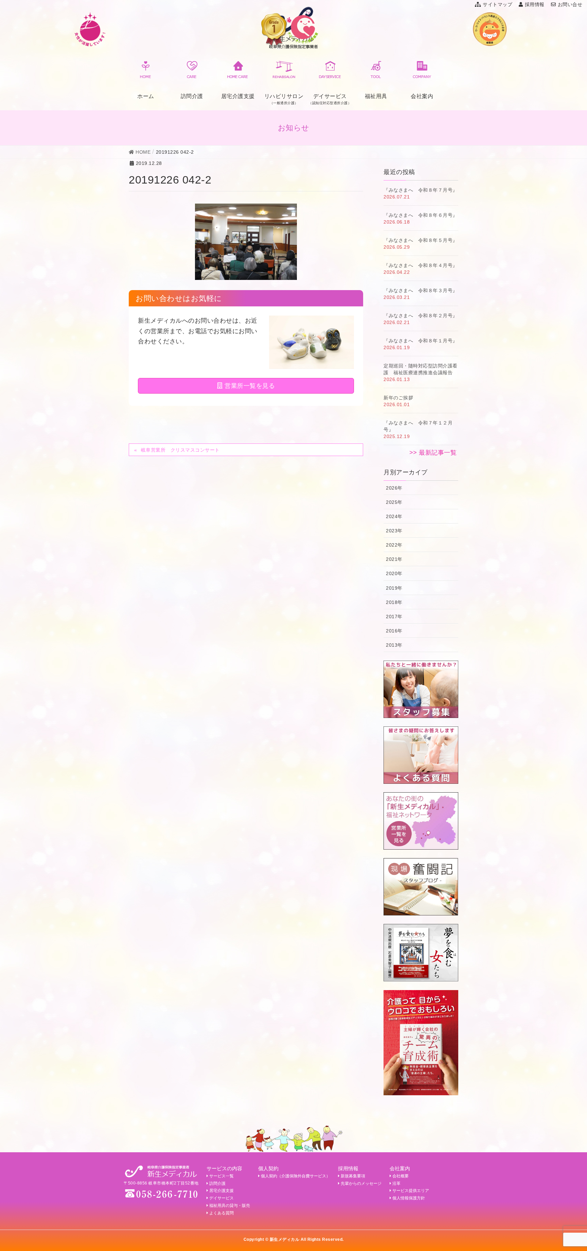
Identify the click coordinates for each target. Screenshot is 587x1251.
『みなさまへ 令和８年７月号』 (421, 190)
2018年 (394, 602)
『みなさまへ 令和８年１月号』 (421, 340)
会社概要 (400, 1176)
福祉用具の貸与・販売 (229, 1205)
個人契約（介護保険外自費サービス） (295, 1176)
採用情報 (535, 4)
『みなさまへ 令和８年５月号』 (421, 240)
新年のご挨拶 (398, 397)
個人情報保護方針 (408, 1198)
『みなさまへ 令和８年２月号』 (421, 315)
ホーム (145, 96)
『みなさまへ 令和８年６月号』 (421, 215)
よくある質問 (221, 1213)
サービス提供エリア (410, 1190)
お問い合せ (570, 4)
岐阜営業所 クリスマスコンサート (180, 450)
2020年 (394, 573)
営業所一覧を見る (249, 385)
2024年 (394, 516)
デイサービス (221, 1198)
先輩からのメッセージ (361, 1183)
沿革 (396, 1183)
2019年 (394, 588)
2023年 (394, 530)
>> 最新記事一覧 (433, 452)
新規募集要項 (353, 1176)
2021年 (394, 559)
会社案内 (422, 96)
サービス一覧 (221, 1176)
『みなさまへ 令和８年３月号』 (421, 290)
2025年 (394, 502)
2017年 (394, 616)
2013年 (394, 645)
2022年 (394, 545)
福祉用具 (376, 96)
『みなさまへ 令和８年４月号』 (421, 265)
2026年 (394, 488)
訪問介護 (192, 96)
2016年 (394, 630)
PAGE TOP (568, 1207)
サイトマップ (497, 4)
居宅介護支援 (238, 96)
